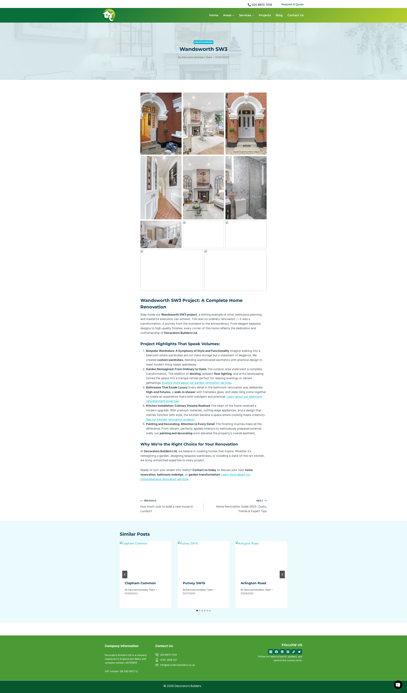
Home (213, 15)
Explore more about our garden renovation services (196, 382)
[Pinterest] (288, 652)
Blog (279, 15)
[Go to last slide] (124, 574)
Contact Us (295, 15)
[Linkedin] (282, 652)
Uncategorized (203, 42)
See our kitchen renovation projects (170, 419)
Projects (265, 15)
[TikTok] (294, 652)
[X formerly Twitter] (299, 652)
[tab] (197, 610)
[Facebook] (276, 652)
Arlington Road (253, 583)
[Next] (282, 574)
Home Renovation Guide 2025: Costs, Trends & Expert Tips (241, 506)
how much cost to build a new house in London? (166, 506)
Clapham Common (140, 583)
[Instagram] (271, 652)
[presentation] (145, 558)
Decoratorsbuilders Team (197, 57)
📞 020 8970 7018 (260, 4)
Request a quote (292, 4)
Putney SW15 (194, 583)
